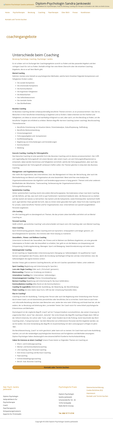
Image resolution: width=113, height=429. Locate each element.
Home (7, 12)
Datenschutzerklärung (95, 387)
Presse (75, 12)
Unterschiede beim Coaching (35, 54)
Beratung (31, 12)
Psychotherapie (19, 12)
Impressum (91, 393)
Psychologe (41, 59)
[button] (110, 16)
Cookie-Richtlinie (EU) (95, 390)
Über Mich (65, 12)
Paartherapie (53, 12)
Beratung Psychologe (20, 59)
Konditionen (85, 12)
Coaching (41, 12)
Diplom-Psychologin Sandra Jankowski (63, 3)
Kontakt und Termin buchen (16, 19)
